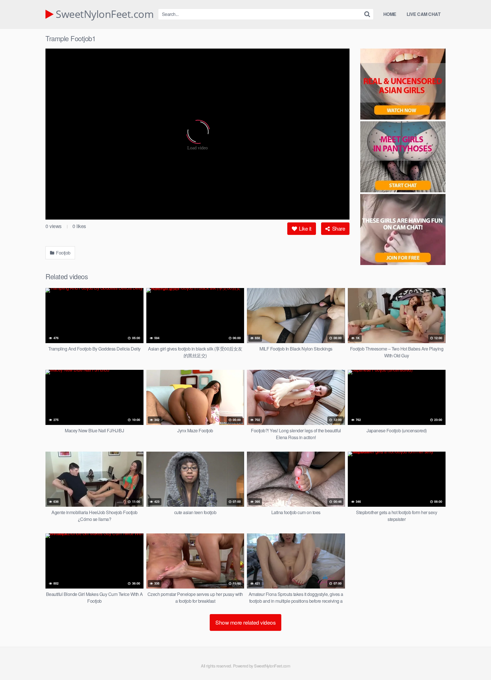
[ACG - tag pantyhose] (403, 157)
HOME (389, 14)
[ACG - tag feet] (403, 230)
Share (338, 228)
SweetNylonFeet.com (103, 14)
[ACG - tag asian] (403, 85)
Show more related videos (245, 622)
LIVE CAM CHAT (424, 14)
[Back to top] (475, 662)
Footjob (62, 252)
